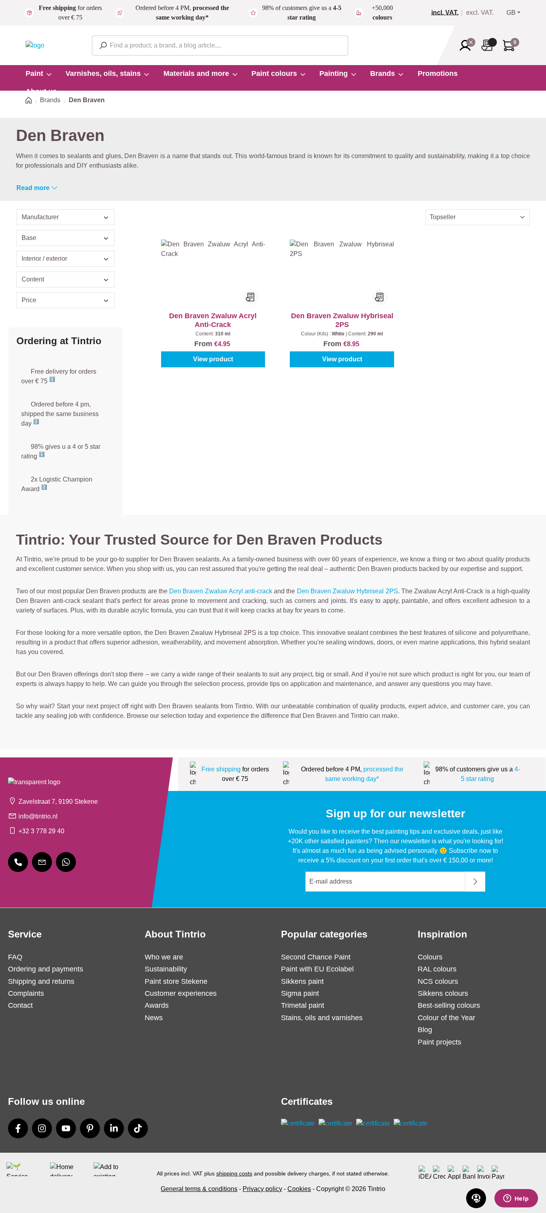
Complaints (26, 993)
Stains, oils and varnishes (322, 1018)
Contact (20, 1005)
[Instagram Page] (42, 1128)
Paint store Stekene (176, 981)
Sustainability (166, 969)
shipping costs (234, 1173)
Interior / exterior (44, 258)
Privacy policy (262, 1188)
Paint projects (439, 1042)
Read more (33, 187)
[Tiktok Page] (138, 1128)
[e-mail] (42, 862)
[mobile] (18, 862)
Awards (157, 1005)
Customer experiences (181, 993)
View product (213, 359)
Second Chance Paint (316, 957)
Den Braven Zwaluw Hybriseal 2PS (342, 320)
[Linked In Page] (114, 1128)
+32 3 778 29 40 (41, 831)
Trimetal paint (302, 1005)
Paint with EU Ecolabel (317, 969)
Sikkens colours (443, 993)
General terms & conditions (199, 1188)
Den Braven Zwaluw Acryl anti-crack (220, 591)
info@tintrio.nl (38, 816)
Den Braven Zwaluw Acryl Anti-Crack (213, 320)
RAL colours (437, 969)
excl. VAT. (480, 12)
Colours (430, 957)
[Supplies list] (489, 45)
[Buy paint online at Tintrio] (35, 45)
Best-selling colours (449, 1005)
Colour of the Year (446, 1018)
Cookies (299, 1188)
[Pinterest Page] (90, 1128)
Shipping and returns (41, 981)
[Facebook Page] (18, 1128)
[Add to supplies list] (251, 297)
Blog (425, 1030)
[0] (448, 12)
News (154, 1018)
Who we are (164, 957)
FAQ (15, 957)
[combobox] (220, 45)
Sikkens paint (302, 981)
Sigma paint (300, 993)
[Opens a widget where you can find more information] (516, 1199)
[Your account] (467, 45)
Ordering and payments (45, 969)
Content (33, 279)
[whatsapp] (66, 862)
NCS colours (438, 981)
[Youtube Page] (66, 1128)
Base (29, 237)
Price (29, 300)
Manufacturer (40, 217)
